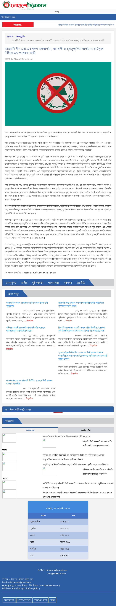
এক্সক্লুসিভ (20, 36)
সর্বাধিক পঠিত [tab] (85, 430)
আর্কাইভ (9, 421)
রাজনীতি (81, 282)
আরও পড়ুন (13, 294)
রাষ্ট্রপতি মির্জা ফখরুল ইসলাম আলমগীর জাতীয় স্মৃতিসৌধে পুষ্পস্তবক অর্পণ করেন (82, 25)
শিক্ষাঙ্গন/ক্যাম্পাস (24, 600)
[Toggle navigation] (112, 16)
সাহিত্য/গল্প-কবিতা (40, 600)
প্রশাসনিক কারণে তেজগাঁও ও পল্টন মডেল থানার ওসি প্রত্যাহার (66, 436)
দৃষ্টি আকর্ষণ (37, 282)
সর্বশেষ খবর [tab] (30, 430)
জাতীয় (24, 282)
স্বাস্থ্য (52, 600)
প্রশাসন (68, 282)
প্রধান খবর (53, 282)
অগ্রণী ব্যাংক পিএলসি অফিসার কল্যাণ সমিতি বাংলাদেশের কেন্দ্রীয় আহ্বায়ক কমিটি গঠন (75, 464)
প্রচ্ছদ (10, 36)
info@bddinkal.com (57, 573)
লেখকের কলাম (9, 600)
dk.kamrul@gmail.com (56, 570)
